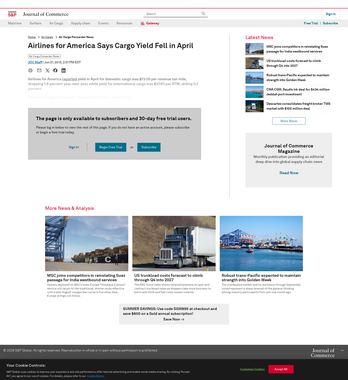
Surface (35, 23)
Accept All (280, 369)
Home (32, 37)
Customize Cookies (252, 369)
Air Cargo (56, 23)
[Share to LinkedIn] (63, 70)
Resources (124, 23)
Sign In (331, 14)
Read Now (289, 172)
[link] (288, 160)
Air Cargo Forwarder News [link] (44, 56)
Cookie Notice (96, 375)
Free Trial (311, 23)
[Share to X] (47, 70)
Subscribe (330, 23)
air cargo (47, 37)
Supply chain (80, 23)
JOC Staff (35, 62)
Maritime (15, 23)
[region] (174, 369)
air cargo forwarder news (76, 37)
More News (289, 121)
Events (103, 23)
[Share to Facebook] (55, 70)
